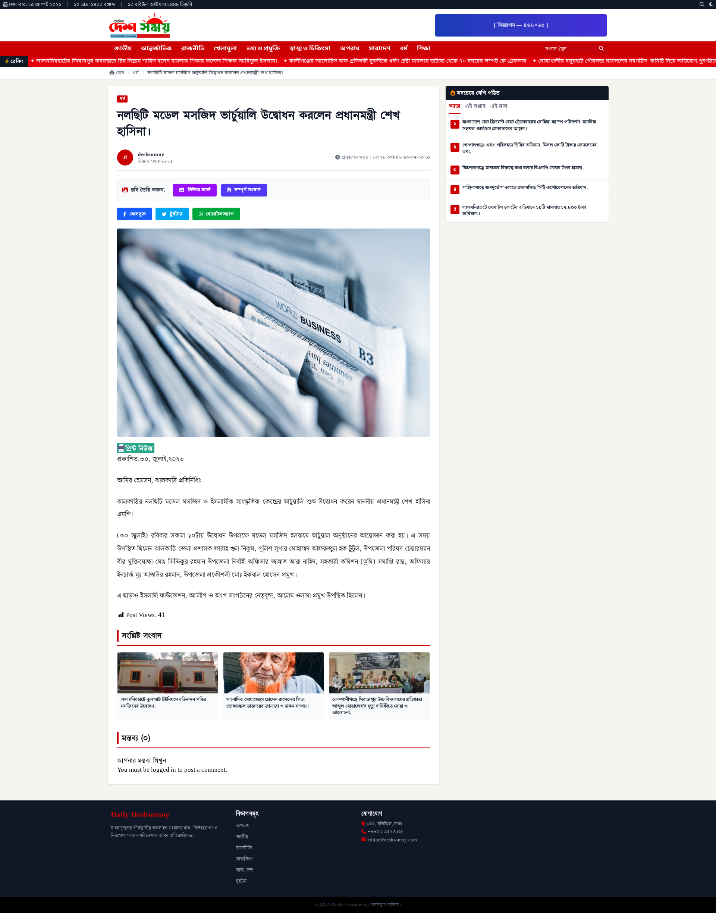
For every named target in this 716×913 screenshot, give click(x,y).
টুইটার (176, 214)
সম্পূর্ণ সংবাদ (247, 190)
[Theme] (711, 4)
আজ (455, 106)
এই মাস (499, 106)
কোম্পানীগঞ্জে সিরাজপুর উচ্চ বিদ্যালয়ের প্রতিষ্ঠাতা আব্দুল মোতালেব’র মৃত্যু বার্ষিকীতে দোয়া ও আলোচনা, (377, 706)
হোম (120, 73)
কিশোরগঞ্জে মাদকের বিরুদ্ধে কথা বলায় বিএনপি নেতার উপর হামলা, (523, 168)
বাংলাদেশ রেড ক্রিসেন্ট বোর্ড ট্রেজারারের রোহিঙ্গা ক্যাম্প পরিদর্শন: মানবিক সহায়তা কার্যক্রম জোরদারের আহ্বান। (529, 125)
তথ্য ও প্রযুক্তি (263, 49)
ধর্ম (404, 49)
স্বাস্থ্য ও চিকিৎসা (309, 49)
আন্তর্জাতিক (156, 49)
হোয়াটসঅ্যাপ (220, 214)
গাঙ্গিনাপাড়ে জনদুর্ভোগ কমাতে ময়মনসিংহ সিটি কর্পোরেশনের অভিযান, (525, 188)
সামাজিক (244, 859)
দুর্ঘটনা (242, 881)
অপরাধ (349, 49)
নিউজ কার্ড (199, 190)
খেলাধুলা (225, 49)
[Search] (702, 4)
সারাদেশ (379, 49)
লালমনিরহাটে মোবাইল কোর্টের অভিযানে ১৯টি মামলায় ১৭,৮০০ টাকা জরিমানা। (524, 210)
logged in (163, 770)
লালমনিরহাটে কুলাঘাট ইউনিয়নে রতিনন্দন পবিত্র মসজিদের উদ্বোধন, (163, 703)
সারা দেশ (244, 870)
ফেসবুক (137, 214)
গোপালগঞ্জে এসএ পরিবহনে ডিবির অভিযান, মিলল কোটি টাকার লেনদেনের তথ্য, (529, 148)
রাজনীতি (192, 49)
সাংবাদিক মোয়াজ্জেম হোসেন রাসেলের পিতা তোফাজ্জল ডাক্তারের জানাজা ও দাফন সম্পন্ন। (267, 703)
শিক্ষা (423, 49)
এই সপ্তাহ (475, 106)
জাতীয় (123, 49)
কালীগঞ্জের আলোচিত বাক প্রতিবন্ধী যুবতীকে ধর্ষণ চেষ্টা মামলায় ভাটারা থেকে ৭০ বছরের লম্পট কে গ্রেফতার (342, 61)
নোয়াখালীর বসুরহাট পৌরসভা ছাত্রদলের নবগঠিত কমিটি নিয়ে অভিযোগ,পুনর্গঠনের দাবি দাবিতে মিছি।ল (587, 61)
